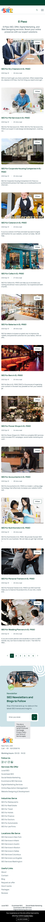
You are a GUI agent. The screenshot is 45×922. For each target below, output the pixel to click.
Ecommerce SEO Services (11, 781)
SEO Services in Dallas (10, 851)
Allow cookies (22, 919)
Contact (4, 875)
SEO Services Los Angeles (11, 858)
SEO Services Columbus (11, 854)
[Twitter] (5, 762)
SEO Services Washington (11, 861)
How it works (6, 886)
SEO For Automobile (9, 823)
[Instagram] (9, 762)
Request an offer (8, 882)
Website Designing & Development (15, 791)
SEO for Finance (7, 816)
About (3, 872)
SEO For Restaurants (9, 802)
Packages (5, 889)
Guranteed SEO (7, 774)
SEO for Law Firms (8, 826)
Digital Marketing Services (12, 784)
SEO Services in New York (11, 837)
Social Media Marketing (10, 777)
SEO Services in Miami (10, 840)
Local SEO (5, 770)
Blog (3, 879)
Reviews (4, 893)
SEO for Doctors (7, 819)
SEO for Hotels (7, 812)
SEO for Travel (7, 809)
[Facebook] (2, 762)
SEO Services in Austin (10, 844)
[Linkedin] (12, 762)
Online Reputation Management (14, 788)
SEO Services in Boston (10, 847)
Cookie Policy (28, 916)
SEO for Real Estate (9, 805)
